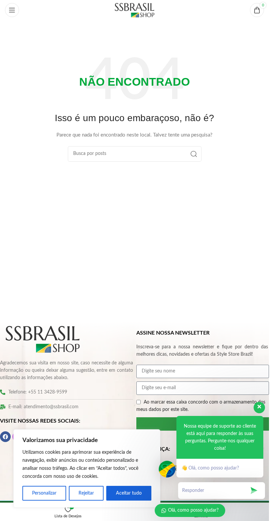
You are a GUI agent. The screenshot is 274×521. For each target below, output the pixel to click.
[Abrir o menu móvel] (12, 10)
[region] (86, 468)
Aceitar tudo (129, 493)
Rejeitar (86, 493)
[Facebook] (5, 436)
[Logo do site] (134, 10)
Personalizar (44, 493)
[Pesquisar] (193, 154)
